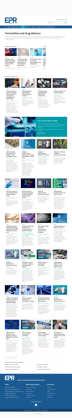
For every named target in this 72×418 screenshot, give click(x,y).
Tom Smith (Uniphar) (44, 303)
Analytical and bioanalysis (10, 387)
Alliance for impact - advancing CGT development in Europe (28, 299)
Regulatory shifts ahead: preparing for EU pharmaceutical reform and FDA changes (10, 62)
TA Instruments (32, 67)
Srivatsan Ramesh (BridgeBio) (28, 236)
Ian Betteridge (62, 338)
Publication (56, 296)
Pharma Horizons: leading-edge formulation (42, 263)
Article (8, 89)
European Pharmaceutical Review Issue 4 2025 (43, 192)
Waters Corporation (9, 101)
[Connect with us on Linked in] (36, 405)
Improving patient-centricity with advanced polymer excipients (27, 93)
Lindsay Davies (30, 302)
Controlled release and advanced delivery (13, 367)
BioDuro (13, 68)
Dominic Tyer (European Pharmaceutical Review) (12, 198)
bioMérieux (24, 338)
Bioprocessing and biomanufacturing (12, 389)
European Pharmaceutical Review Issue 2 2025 (59, 299)
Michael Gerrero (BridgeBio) (28, 235)
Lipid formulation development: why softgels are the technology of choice (11, 154)
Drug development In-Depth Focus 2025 (59, 227)
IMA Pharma (40, 98)
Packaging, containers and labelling (12, 397)
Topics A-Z (25, 410)
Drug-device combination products (11, 369)
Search (65, 22)
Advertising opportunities (31, 387)
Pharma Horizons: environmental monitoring (26, 334)
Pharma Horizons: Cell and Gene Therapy (59, 92)
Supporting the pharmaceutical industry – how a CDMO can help (58, 264)
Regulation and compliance (10, 393)
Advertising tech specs (30, 391)
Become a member (59, 19)
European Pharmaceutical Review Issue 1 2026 (43, 153)
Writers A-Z (30, 410)
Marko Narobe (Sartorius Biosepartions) (27, 234)
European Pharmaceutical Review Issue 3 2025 (11, 263)
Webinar (6, 57)
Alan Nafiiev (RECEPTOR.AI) (27, 199)
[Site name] (11, 23)
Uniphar (39, 303)
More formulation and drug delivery (11, 357)
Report (55, 89)
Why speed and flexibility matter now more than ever (59, 192)
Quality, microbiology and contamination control (14, 391)
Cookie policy (49, 397)
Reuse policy (28, 397)
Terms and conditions (51, 393)
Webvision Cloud (38, 413)
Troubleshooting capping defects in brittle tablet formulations (42, 93)
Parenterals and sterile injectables (43, 369)
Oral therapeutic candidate (42, 367)
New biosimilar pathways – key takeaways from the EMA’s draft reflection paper (12, 336)
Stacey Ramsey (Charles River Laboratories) (11, 305)
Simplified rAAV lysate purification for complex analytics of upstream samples (28, 228)
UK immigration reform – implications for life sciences (43, 334)
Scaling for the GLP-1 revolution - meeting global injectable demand (27, 264)
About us (48, 387)
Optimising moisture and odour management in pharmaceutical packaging (43, 229)
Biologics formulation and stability (11, 364)
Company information (51, 389)
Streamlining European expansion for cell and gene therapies (44, 299)
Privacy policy (49, 395)
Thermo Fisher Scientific (10, 159)
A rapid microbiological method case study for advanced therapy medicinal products (12, 300)
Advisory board (29, 393)
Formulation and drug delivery (10, 395)
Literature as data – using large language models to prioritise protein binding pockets (27, 194)
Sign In (66, 19)
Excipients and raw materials (42, 364)
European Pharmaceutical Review (58, 96)
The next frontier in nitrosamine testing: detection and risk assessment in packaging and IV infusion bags (11, 95)
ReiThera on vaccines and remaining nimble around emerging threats (11, 193)
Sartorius (55, 95)
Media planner (29, 389)
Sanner (40, 234)
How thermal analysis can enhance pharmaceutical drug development (36, 61)
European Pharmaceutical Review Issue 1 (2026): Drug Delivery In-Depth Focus (28, 155)
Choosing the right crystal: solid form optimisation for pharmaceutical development (22, 62)
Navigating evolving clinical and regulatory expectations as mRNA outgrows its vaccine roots (12, 229)
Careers (48, 391)
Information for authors (30, 395)
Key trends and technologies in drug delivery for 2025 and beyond (59, 335)
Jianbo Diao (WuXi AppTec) (11, 234)
